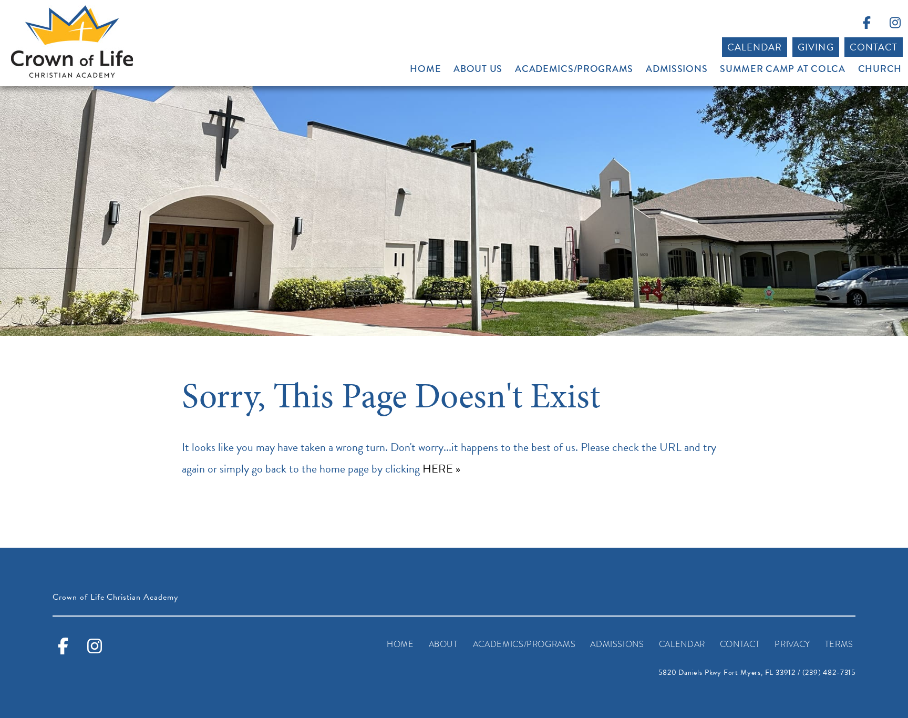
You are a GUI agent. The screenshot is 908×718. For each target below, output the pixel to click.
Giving (815, 47)
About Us (477, 69)
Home (425, 69)
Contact (873, 47)
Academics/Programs (574, 69)
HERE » (441, 468)
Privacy (792, 644)
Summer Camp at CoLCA (782, 69)
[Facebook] (866, 24)
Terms (839, 644)
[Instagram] (895, 24)
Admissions (676, 69)
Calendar (754, 47)
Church (880, 69)
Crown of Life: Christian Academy (72, 41)
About (443, 644)
